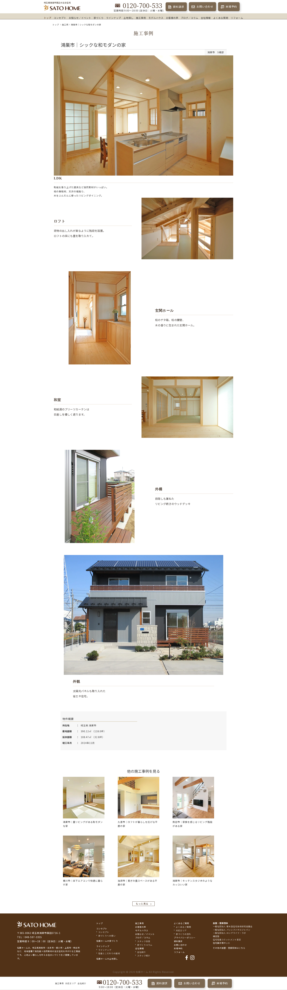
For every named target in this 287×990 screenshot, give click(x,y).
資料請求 (178, 7)
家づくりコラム (144, 944)
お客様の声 (172, 17)
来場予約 (231, 6)
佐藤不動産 (36, 924)
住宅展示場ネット (221, 942)
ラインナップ (113, 17)
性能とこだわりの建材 (109, 953)
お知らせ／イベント (80, 17)
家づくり (99, 17)
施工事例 (141, 17)
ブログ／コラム (189, 17)
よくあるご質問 (181, 923)
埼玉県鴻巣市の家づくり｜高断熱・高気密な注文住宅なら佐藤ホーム (62, 7)
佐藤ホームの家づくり (107, 940)
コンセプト (60, 17)
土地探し (129, 17)
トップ (47, 17)
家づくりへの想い (107, 935)
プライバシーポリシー (184, 937)
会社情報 (206, 17)
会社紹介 (82, 983)
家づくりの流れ (183, 934)
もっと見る (142, 903)
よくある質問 (220, 17)
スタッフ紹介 (143, 955)
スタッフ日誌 (143, 941)
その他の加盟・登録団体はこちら (229, 947)
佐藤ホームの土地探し (107, 958)
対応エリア (70, 983)
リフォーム (237, 17)
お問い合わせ (204, 6)
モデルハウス (155, 17)
